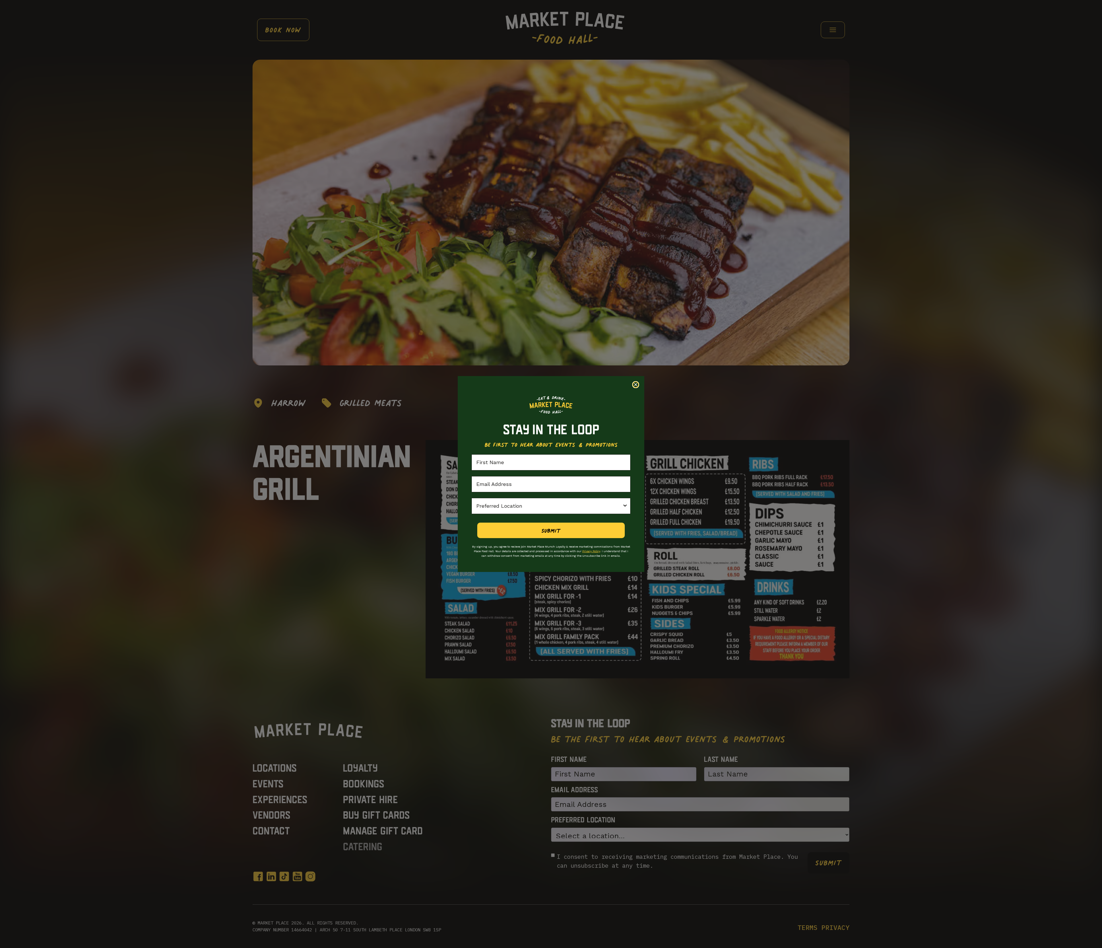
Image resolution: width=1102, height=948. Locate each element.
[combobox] (549, 506)
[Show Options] (625, 506)
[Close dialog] (636, 385)
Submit (551, 530)
